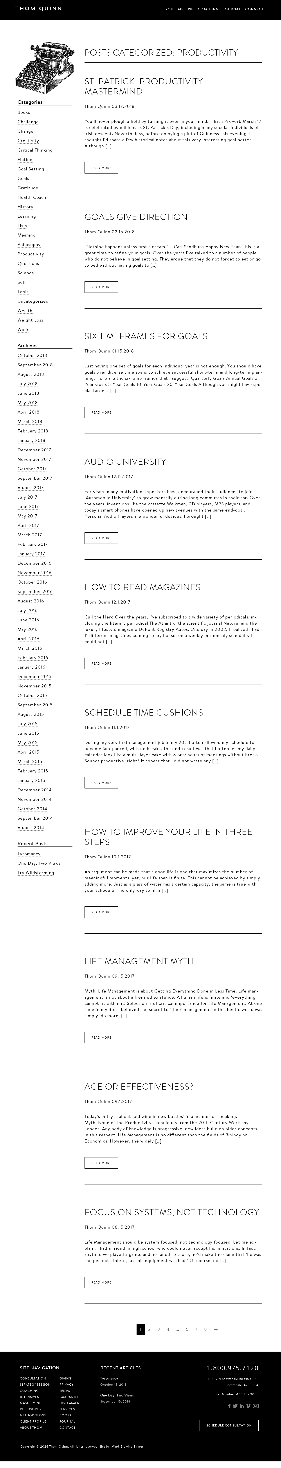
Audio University (125, 461)
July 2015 (28, 724)
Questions (28, 263)
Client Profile (33, 1421)
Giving (65, 1378)
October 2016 (32, 582)
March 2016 (30, 648)
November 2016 (35, 572)
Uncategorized (33, 301)
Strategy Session (35, 1384)
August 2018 (31, 374)
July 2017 (27, 497)
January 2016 (31, 667)
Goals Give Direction (136, 216)
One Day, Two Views (39, 863)
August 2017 (31, 487)
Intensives (29, 1397)
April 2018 (29, 412)
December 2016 (35, 563)
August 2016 (31, 601)
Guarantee (69, 1397)
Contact (67, 1427)
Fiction (25, 159)
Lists (22, 225)
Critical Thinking (35, 150)
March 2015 (30, 761)
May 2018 (28, 402)
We (190, 9)
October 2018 (32, 355)
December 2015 (34, 676)
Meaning (27, 235)
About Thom (31, 1427)
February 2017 (33, 544)
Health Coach (32, 197)
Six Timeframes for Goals (146, 336)
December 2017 (34, 450)
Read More (101, 168)
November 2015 (34, 686)
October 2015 (32, 695)
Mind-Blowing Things (128, 1446)
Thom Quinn (45, 10)
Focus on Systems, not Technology (172, 1212)
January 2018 (31, 440)
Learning (27, 216)
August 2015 (31, 714)
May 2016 (28, 629)
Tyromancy (29, 854)
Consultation (33, 1378)
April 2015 (28, 752)
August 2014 (31, 827)
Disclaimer (69, 1403)
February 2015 (33, 771)
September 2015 (35, 705)
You (170, 9)
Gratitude (28, 188)
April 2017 (28, 525)
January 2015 (31, 780)
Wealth (25, 310)
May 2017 (27, 516)
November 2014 (35, 799)
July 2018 (28, 384)
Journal (232, 9)
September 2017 (35, 478)
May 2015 (28, 742)
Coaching (208, 9)
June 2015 (28, 733)
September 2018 (35, 365)
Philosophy (29, 244)
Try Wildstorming (36, 872)
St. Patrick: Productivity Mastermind (144, 86)
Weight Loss (30, 320)
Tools (23, 292)
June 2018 (28, 393)
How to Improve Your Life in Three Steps (169, 837)
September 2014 (35, 818)
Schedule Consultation (229, 1425)
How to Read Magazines (143, 587)
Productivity (31, 254)
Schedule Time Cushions (144, 712)
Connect (254, 9)
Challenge (28, 122)
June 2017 (28, 506)
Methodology (33, 1415)
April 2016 (29, 639)
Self (22, 282)
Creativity (28, 140)
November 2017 (34, 459)
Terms (64, 1390)
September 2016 (35, 591)
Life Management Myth (139, 961)
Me (181, 9)
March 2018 (30, 421)
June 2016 (28, 620)
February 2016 (33, 657)
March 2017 (30, 535)
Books (24, 112)
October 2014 (32, 809)
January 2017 (31, 554)
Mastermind (31, 1403)
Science (26, 273)
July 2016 (28, 610)
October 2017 (32, 469)
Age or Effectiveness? (139, 1086)
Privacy (66, 1384)
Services (67, 1409)
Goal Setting (31, 169)
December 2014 (35, 790)
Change (26, 131)
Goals (23, 178)
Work (23, 329)
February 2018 (33, 431)
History (25, 207)
